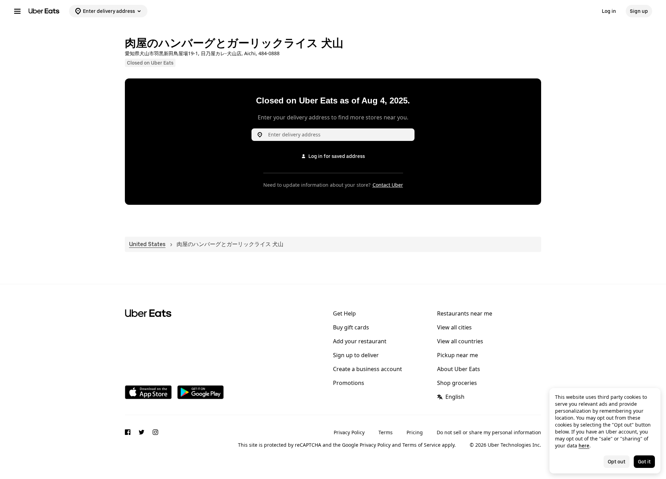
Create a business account (367, 369)
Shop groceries (457, 383)
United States (147, 244)
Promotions (348, 383)
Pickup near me (457, 355)
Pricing (415, 432)
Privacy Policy (349, 432)
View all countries (460, 341)
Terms (385, 432)
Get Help (344, 313)
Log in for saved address (336, 156)
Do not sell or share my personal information (489, 432)
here (584, 445)
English (454, 397)
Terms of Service (421, 445)
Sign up (639, 11)
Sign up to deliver (356, 355)
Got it (644, 461)
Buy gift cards (351, 327)
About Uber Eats (458, 369)
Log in (609, 11)
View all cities (454, 327)
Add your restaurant (359, 341)
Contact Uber (388, 185)
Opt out (616, 461)
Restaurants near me (464, 313)
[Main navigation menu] (17, 11)
